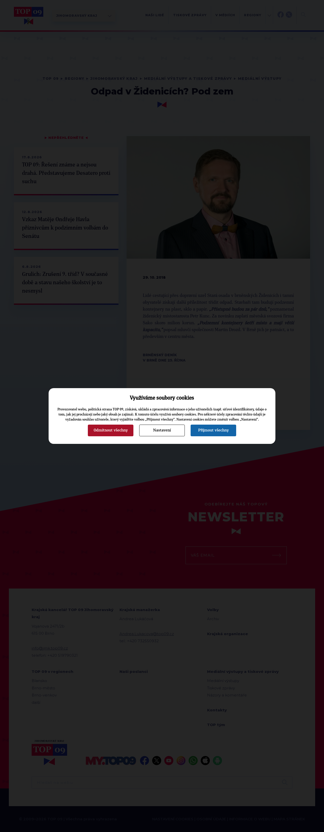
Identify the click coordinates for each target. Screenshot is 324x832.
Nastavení (162, 430)
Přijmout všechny (213, 430)
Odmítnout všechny (111, 430)
